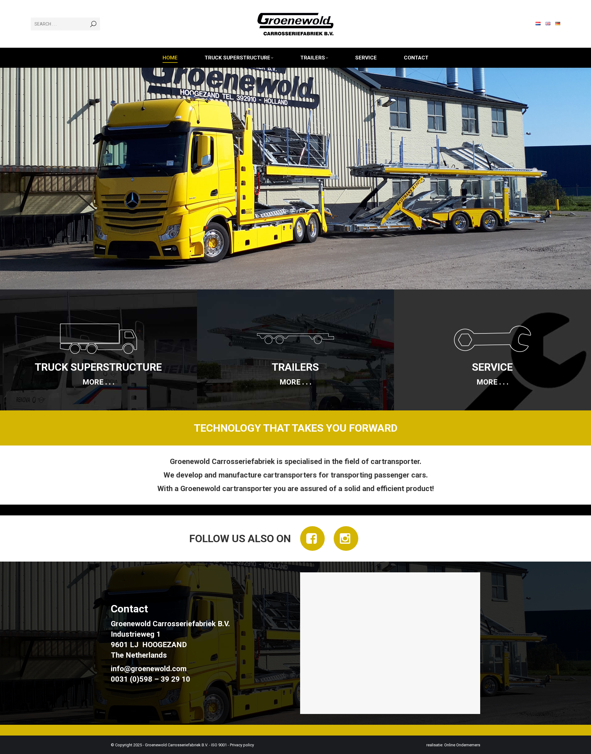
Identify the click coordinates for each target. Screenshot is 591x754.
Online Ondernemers (462, 745)
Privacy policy (242, 745)
